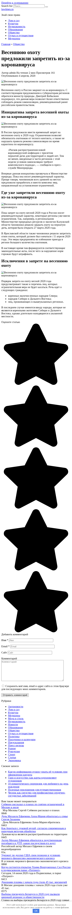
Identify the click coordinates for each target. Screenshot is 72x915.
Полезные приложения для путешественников (34, 789)
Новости (13, 724)
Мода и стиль (15, 718)
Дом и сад (13, 20)
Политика (13, 736)
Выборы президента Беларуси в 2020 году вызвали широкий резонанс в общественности (30, 896)
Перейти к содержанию (14, 2)
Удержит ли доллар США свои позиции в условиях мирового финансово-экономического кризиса (30, 857)
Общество (14, 32)
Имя (4, 640)
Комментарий (9, 658)
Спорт (11, 754)
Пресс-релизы (16, 745)
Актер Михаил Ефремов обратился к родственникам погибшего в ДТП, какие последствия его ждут (31, 842)
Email (5, 646)
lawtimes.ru (7, 9)
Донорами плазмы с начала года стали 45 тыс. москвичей (34, 882)
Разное (12, 748)
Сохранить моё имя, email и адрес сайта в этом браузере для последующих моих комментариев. (35, 687)
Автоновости (15, 706)
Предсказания (16, 742)
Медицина (14, 38)
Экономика (14, 760)
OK (36, 911)
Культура (13, 23)
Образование (15, 29)
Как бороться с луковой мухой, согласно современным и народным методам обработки (33, 830)
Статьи (12, 757)
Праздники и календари (21, 739)
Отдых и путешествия (20, 35)
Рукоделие (14, 751)
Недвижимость (16, 26)
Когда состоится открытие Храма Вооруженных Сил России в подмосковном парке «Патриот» (36, 869)
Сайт (4, 652)
